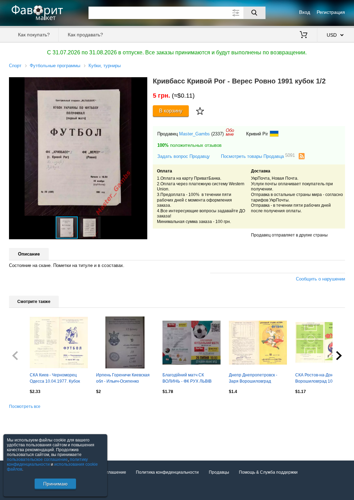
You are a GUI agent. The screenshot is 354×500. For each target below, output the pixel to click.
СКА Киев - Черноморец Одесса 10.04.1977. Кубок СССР (55, 379)
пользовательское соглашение (37, 459)
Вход (304, 12)
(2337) (217, 133)
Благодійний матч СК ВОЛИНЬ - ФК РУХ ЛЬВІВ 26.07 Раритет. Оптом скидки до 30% (190, 379)
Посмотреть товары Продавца (258, 156)
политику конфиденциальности (47, 462)
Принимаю (55, 483)
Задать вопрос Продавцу (183, 156)
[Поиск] (254, 13)
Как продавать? (85, 34)
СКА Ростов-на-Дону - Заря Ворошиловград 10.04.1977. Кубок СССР (322, 379)
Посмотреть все (24, 406)
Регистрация (331, 12)
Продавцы (219, 472)
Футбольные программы (55, 65)
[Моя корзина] (303, 35)
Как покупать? (34, 34)
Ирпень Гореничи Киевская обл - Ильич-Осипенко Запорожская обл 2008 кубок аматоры (124, 379)
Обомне (230, 132)
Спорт (15, 65)
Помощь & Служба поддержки (268, 472)
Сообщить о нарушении (320, 279)
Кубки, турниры (104, 65)
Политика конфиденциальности (167, 472)
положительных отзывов (189, 145)
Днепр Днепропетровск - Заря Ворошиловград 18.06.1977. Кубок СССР (253, 379)
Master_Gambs (194, 133)
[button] (141, 83)
